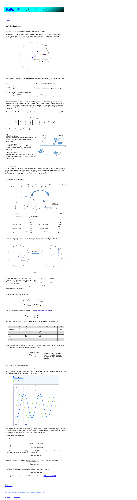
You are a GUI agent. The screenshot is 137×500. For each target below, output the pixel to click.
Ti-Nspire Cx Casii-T (50, 476)
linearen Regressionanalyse (43, 310)
